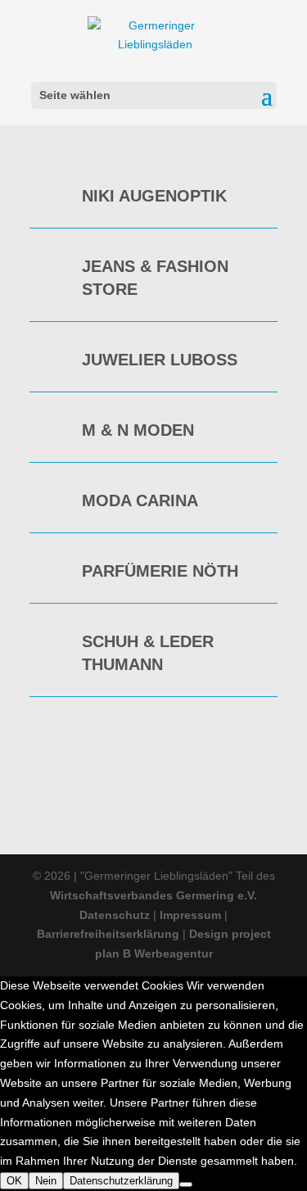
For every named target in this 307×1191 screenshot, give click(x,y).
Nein (45, 1181)
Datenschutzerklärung (121, 1181)
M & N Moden (138, 430)
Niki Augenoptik (154, 196)
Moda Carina (140, 500)
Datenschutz (116, 915)
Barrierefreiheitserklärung (108, 933)
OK (14, 1181)
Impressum (190, 915)
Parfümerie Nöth (160, 571)
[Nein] (185, 1184)
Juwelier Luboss (159, 360)
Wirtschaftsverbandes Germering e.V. (153, 895)
